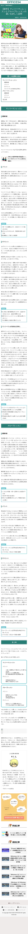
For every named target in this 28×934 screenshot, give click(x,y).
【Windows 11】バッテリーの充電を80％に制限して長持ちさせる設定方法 (18, 893)
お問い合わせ (22, 907)
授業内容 (6, 82)
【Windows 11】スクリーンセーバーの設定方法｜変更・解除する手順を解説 (18, 876)
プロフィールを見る (8, 788)
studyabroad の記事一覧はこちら (14, 817)
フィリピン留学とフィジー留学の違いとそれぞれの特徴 (18, 833)
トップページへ (15, 903)
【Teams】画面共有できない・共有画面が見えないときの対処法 (18, 850)
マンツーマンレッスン (10, 80)
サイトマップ (21, 910)
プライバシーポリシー (9, 907)
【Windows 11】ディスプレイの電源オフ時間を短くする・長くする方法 (18, 867)
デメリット (7, 86)
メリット (6, 84)
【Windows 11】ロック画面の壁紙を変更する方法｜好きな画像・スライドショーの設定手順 (18, 859)
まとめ (5, 99)
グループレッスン (8, 91)
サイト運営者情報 (9, 910)
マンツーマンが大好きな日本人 (12, 88)
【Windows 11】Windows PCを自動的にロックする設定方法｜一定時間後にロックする (18, 885)
